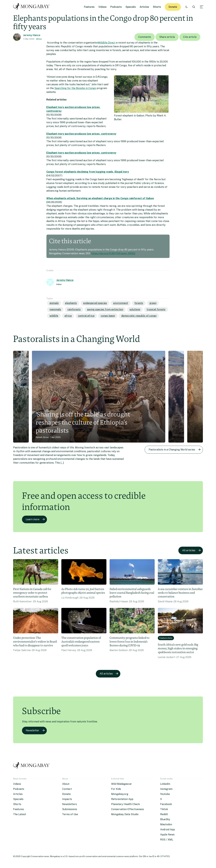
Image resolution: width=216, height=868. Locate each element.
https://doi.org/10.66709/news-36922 (113, 253)
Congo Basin (108, 315)
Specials (131, 6)
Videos (102, 6)
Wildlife (53, 315)
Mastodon (166, 824)
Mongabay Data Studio (125, 814)
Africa (39, 39)
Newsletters (69, 804)
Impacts (67, 799)
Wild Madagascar (121, 783)
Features (89, 6)
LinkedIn (165, 783)
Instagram (166, 788)
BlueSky (165, 819)
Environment (120, 303)
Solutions (135, 309)
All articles (188, 550)
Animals (54, 303)
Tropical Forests (156, 309)
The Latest (19, 814)
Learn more (32, 519)
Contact (67, 788)
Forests (138, 303)
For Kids (116, 788)
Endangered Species (95, 303)
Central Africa (86, 315)
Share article (167, 36)
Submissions (69, 809)
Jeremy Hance (31, 35)
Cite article (190, 36)
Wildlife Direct (106, 42)
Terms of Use (70, 814)
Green (152, 303)
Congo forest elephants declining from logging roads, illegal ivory (87, 171)
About (65, 783)
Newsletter (32, 730)
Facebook (166, 804)
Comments (144, 36)
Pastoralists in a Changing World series (172, 449)
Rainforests (74, 309)
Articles (144, 6)
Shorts (157, 6)
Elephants (71, 303)
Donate (173, 6)
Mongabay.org (119, 794)
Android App (167, 829)
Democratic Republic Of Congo (139, 315)
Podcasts (116, 6)
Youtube (165, 794)
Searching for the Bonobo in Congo (75, 88)
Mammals (55, 309)
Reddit (164, 814)
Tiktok (164, 809)
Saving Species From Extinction (105, 309)
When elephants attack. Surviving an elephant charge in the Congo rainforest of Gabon (100, 198)
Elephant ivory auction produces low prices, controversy (81, 133)
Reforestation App (122, 799)
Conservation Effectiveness (127, 809)
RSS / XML (166, 839)
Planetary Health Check (125, 804)
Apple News (167, 834)
